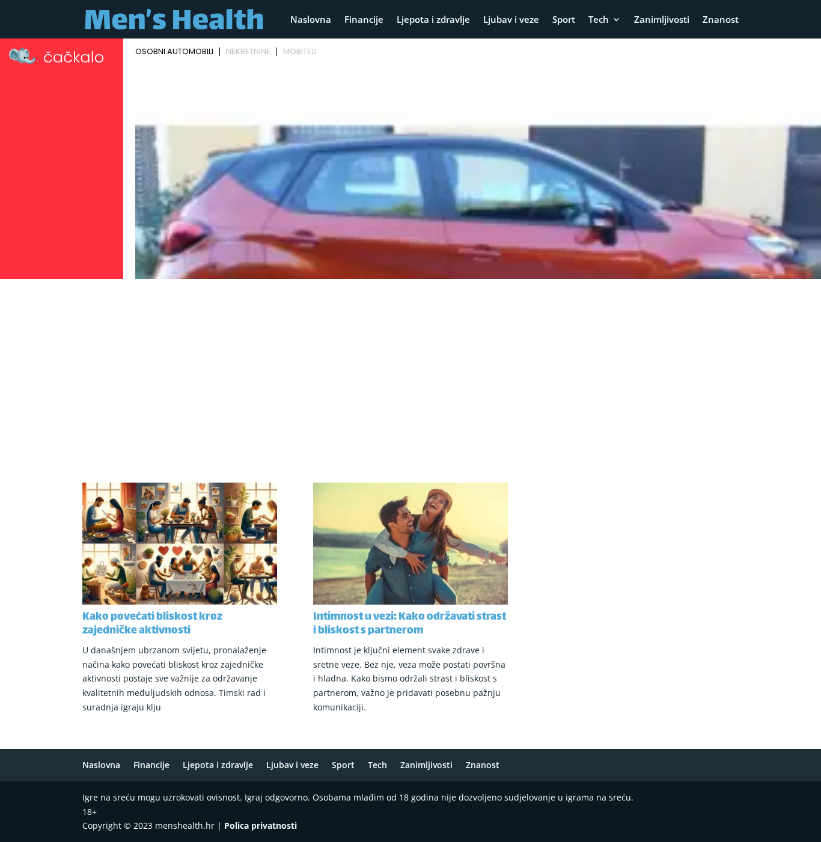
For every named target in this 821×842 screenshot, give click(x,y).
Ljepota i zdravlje (433, 20)
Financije (363, 20)
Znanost (721, 20)
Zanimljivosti (661, 20)
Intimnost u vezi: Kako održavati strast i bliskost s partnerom (409, 624)
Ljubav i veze (511, 20)
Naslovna (310, 20)
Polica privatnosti (260, 825)
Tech (598, 20)
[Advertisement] (410, 373)
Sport (563, 20)
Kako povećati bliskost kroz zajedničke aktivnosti (152, 624)
